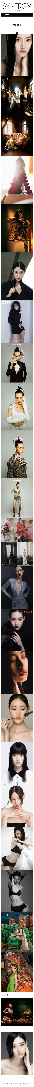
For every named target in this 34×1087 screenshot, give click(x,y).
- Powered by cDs (17, 1086)
